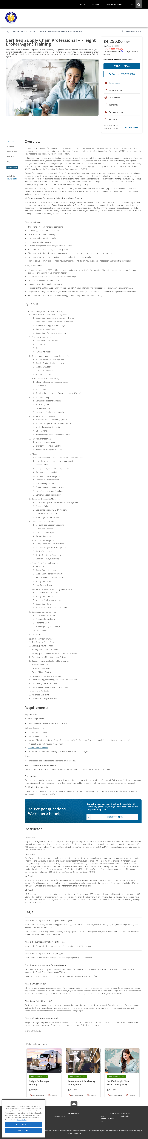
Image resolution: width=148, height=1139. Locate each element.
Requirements (12, 151)
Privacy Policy (77, 1133)
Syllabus (10, 146)
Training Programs (18, 31)
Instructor (11, 156)
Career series (114, 83)
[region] (23, 1118)
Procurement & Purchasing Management (81, 1083)
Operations (31, 31)
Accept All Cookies (23, 1125)
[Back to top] (74, 1113)
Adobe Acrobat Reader (38, 747)
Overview (10, 141)
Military (102, 1116)
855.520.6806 (11, 179)
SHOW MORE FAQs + (33, 1031)
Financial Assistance (107, 1119)
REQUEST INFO (131, 127)
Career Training (59, 1116)
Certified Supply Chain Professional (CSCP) (118, 1083)
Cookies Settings (23, 1131)
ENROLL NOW (121, 66)
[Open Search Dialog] (139, 4)
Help (101, 1121)
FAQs (9, 161)
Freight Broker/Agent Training (39, 1083)
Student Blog (124, 1116)
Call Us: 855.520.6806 (131, 31)
